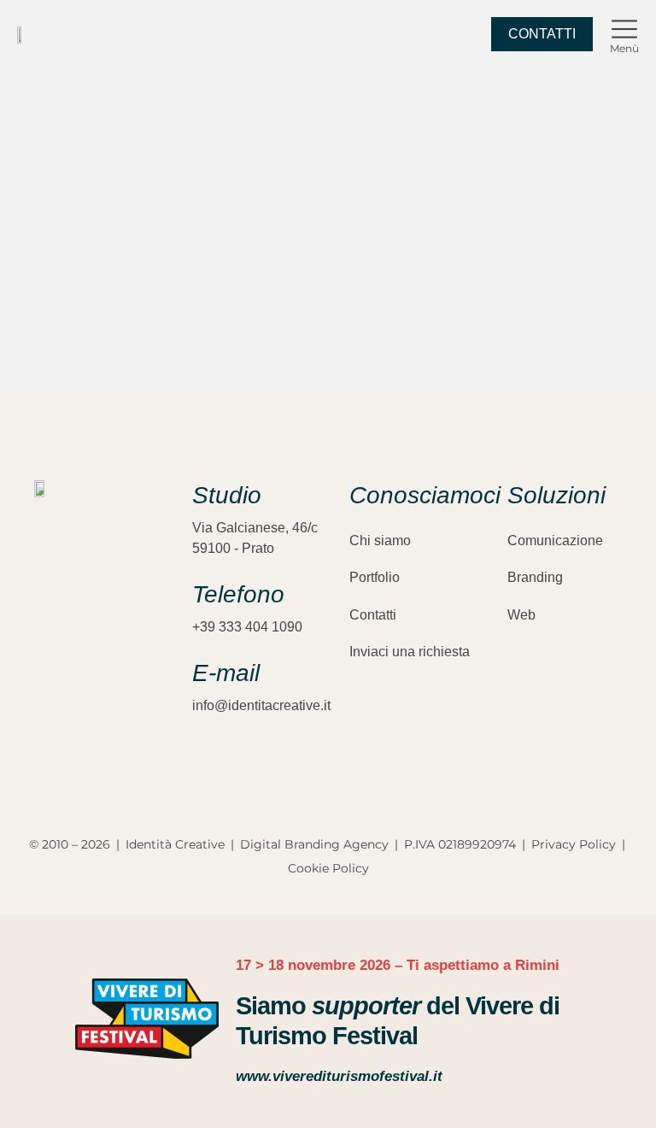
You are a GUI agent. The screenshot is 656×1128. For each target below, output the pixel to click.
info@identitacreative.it (261, 705)
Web (521, 615)
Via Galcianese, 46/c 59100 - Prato (255, 537)
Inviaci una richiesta (409, 651)
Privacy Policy (573, 844)
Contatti (372, 615)
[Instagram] (42, 693)
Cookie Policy (328, 868)
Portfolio (374, 577)
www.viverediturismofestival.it (339, 1076)
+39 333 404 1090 (247, 627)
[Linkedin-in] (102, 693)
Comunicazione (555, 540)
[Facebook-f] (72, 693)
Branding (535, 577)
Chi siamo (380, 540)
